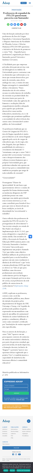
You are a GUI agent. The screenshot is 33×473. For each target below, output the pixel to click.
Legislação (25, 433)
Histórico (4, 429)
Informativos (14, 429)
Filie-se (24, 2)
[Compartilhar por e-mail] (21, 24)
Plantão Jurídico (26, 429)
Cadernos (13, 433)
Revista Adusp (14, 431)
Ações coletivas (26, 431)
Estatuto (4, 431)
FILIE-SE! (16, 448)
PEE (12, 436)
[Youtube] (19, 455)
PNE (12, 438)
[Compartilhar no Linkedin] (25, 24)
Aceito (6, 470)
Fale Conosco (6, 444)
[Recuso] (31, 467)
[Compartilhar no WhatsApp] (8, 24)
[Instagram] (16, 455)
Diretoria (4, 433)
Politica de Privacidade (23, 470)
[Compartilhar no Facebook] (15, 24)
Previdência (25, 436)
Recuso (12, 470)
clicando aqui (20, 399)
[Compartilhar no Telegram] (18, 24)
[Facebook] (13, 455)
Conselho (4, 436)
